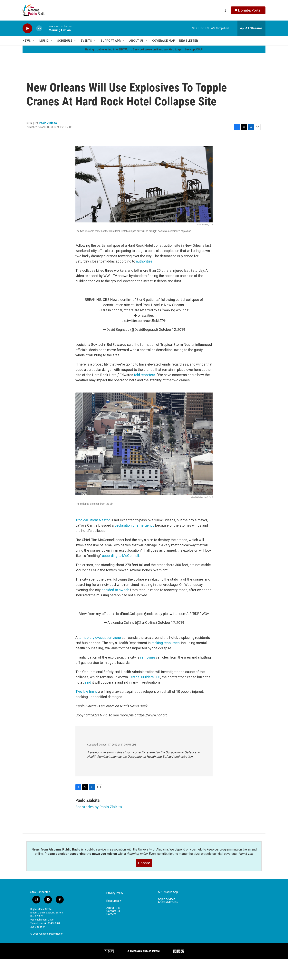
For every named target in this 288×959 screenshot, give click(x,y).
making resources (165, 643)
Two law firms (86, 691)
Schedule (64, 40)
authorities (144, 261)
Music (44, 40)
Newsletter (188, 40)
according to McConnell (120, 556)
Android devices (168, 902)
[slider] (45, 28)
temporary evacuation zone (99, 637)
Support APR (111, 40)
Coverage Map (163, 40)
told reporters (144, 375)
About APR (113, 907)
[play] (27, 28)
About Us (136, 40)
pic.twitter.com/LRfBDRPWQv (186, 614)
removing (147, 657)
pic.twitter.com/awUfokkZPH (144, 321)
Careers (111, 914)
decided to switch (115, 590)
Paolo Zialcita (48, 123)
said (88, 682)
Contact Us (113, 911)
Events (86, 40)
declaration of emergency (134, 525)
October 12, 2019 (172, 329)
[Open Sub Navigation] (33, 40)
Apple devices (166, 899)
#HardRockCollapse (127, 614)
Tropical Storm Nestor (92, 520)
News (27, 40)
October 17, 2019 (171, 622)
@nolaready (153, 614)
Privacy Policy (114, 893)
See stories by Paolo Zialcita (98, 806)
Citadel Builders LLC (145, 677)
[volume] (39, 28)
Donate (144, 862)
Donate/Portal (250, 10)
